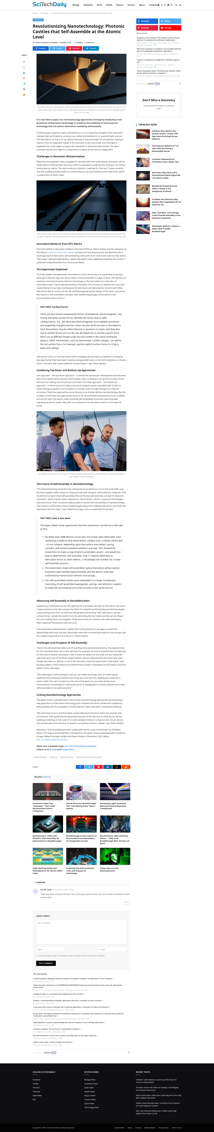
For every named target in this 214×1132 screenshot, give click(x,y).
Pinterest (36, 1091)
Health (109, 5)
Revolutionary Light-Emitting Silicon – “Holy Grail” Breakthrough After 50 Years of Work (114, 840)
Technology (154, 5)
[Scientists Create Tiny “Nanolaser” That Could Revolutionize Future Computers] (48, 791)
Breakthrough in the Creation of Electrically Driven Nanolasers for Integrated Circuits (81, 838)
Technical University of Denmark (88, 757)
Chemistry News (91, 1083)
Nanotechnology (40, 757)
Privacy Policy (164, 1128)
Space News (89, 1103)
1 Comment (79, 42)
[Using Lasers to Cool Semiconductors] (115, 856)
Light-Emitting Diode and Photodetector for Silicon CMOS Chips (47, 870)
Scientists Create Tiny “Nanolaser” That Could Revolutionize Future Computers (44, 807)
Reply (126, 902)
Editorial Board (149, 1128)
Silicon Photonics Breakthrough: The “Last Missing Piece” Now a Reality (81, 806)
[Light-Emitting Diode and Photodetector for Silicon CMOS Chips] (48, 856)
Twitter (36, 1083)
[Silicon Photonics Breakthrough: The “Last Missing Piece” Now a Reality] (81, 791)
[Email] (24, 89)
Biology (76, 5)
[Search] (180, 5)
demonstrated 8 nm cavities (61, 252)
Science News (90, 1099)
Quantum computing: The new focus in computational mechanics (56, 1029)
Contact (138, 1128)
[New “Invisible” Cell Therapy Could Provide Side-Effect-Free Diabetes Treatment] (143, 216)
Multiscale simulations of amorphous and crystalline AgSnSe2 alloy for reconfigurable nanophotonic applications (159, 50)
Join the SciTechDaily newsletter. (81, 746)
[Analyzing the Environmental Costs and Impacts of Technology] (81, 856)
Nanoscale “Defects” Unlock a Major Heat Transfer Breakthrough (166, 229)
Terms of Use (176, 1128)
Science (131, 5)
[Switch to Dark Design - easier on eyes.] (176, 5)
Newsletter (37, 1095)
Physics (119, 5)
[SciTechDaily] (49, 5)
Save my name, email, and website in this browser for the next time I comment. (72, 956)
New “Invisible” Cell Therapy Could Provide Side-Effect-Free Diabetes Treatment (166, 215)
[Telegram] (24, 83)
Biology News (89, 1080)
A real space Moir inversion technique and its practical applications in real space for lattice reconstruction (70, 1007)
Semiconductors (66, 757)
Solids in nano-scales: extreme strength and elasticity (52, 1042)
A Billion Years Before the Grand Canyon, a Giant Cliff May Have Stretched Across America (165, 135)
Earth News (89, 1087)
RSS (34, 1099)
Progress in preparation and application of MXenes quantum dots (158, 61)
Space (142, 5)
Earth (99, 5)
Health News (89, 1091)
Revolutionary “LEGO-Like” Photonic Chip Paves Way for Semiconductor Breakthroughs (47, 838)
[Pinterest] (24, 78)
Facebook (36, 1080)
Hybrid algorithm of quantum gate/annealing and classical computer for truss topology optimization (68, 1022)
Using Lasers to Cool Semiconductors (109, 869)
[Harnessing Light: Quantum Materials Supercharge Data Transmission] (115, 791)
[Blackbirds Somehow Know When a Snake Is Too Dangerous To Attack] (143, 189)
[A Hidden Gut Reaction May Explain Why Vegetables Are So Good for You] (143, 202)
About (130, 1128)
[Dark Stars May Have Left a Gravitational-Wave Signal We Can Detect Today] (143, 175)
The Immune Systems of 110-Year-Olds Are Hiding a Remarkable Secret (165, 148)
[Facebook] (24, 61)
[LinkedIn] (24, 72)
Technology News (91, 1107)
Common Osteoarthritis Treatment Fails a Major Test (165, 160)
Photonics (53, 757)
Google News (67, 749)
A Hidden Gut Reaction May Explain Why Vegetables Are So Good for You (166, 202)
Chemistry (88, 5)
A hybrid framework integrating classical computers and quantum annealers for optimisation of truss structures (72, 979)
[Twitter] (24, 67)
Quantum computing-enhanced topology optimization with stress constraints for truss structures (67, 1000)
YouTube (36, 1087)
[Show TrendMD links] (129, 1052)
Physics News (89, 1095)
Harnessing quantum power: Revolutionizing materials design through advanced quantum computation (158, 72)
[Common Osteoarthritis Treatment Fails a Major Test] (143, 162)
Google (53, 749)
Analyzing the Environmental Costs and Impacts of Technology (80, 870)
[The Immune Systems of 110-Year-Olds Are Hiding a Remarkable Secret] (143, 149)
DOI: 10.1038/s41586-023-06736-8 (52, 739)
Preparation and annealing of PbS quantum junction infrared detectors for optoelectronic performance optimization (158, 39)
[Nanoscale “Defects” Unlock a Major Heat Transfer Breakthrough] (143, 229)
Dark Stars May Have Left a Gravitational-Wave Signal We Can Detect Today (166, 175)
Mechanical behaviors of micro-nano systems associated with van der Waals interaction (64, 1036)
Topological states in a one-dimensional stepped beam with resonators (58, 994)
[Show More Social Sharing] (102, 48)
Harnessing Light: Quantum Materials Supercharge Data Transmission (113, 806)
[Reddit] (24, 94)
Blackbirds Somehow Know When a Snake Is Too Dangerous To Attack (164, 188)
